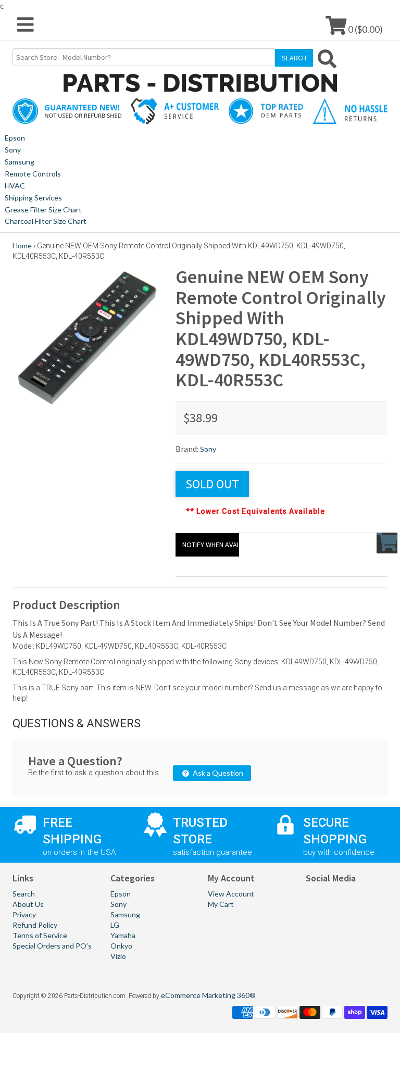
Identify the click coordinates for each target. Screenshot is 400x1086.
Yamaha (122, 935)
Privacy (24, 914)
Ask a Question (217, 772)
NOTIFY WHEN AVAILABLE (210, 544)
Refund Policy (34, 924)
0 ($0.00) (364, 28)
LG (114, 924)
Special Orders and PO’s (52, 945)
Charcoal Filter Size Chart (45, 221)
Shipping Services (33, 197)
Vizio (118, 956)
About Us (28, 904)
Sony (13, 149)
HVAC (15, 185)
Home (22, 245)
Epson (15, 137)
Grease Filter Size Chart (43, 209)
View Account (231, 893)
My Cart (221, 904)
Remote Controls (33, 173)
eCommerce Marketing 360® (208, 995)
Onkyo (121, 945)
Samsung (19, 161)
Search (23, 893)
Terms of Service (39, 935)
